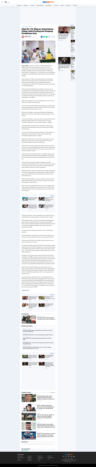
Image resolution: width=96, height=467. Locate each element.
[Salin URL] (49, 37)
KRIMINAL (26, 5)
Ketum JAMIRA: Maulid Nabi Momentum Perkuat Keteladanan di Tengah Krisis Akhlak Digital (45, 407)
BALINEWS (39, 432)
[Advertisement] (48, 15)
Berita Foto (29, 456)
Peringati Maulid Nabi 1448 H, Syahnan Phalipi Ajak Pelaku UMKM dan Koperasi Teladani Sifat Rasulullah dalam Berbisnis (46, 397)
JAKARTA (39, 413)
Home (23, 26)
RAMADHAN (30, 460)
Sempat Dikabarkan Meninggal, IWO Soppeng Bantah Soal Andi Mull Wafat (37, 339)
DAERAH (62, 5)
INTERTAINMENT (40, 5)
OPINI (49, 458)
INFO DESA (56, 5)
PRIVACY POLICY (68, 461)
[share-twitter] (44, 37)
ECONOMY (32, 5)
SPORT (39, 460)
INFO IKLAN (66, 458)
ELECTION (50, 456)
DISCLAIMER (73, 460)
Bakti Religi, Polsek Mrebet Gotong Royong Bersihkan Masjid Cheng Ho (38, 334)
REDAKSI (71, 458)
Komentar (53, 36)
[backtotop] (48, 464)
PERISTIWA (19, 5)
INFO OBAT (68, 5)
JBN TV (18, 458)
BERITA (39, 404)
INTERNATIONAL (41, 457)
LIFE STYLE (40, 458)
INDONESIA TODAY (25, 290)
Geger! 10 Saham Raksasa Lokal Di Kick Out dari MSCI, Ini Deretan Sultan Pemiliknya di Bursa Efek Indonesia (46, 435)
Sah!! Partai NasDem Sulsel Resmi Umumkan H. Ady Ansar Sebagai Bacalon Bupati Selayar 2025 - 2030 (37, 348)
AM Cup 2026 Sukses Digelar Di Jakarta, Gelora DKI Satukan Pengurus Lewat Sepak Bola (45, 416)
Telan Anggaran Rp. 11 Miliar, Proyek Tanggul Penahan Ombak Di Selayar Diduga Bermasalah (38, 343)
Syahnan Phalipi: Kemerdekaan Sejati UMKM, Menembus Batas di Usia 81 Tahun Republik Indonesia (46, 426)
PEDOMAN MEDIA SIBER (65, 460)
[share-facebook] (42, 37)
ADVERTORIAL (49, 5)
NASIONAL (75, 5)
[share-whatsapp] (47, 37)
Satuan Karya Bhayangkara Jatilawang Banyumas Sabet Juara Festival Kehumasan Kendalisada (38, 331)
